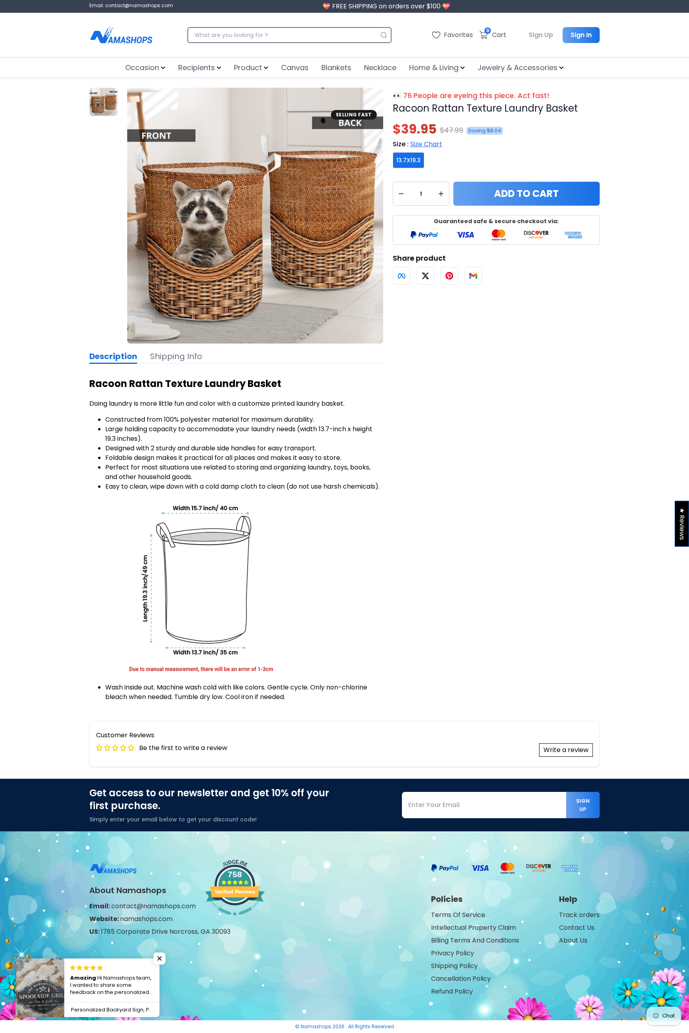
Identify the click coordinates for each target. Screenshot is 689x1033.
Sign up (583, 805)
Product (248, 68)
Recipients (196, 68)
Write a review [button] (566, 749)
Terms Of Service (458, 914)
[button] (159, 958)
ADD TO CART (526, 193)
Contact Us (577, 927)
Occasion (142, 68)
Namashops (317, 1026)
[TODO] (401, 276)
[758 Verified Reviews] (235, 919)
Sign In (581, 34)
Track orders (579, 914)
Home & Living (434, 68)
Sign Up (541, 34)
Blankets (336, 68)
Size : (417, 144)
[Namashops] (121, 35)
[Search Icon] (384, 35)
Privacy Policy (452, 953)
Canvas (295, 68)
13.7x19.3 (408, 160)
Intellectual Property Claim (473, 927)
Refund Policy (452, 991)
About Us (573, 940)
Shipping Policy (454, 965)
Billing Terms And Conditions (475, 940)
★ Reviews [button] (682, 524)
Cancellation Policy (461, 978)
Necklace (380, 68)
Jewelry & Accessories (517, 68)
